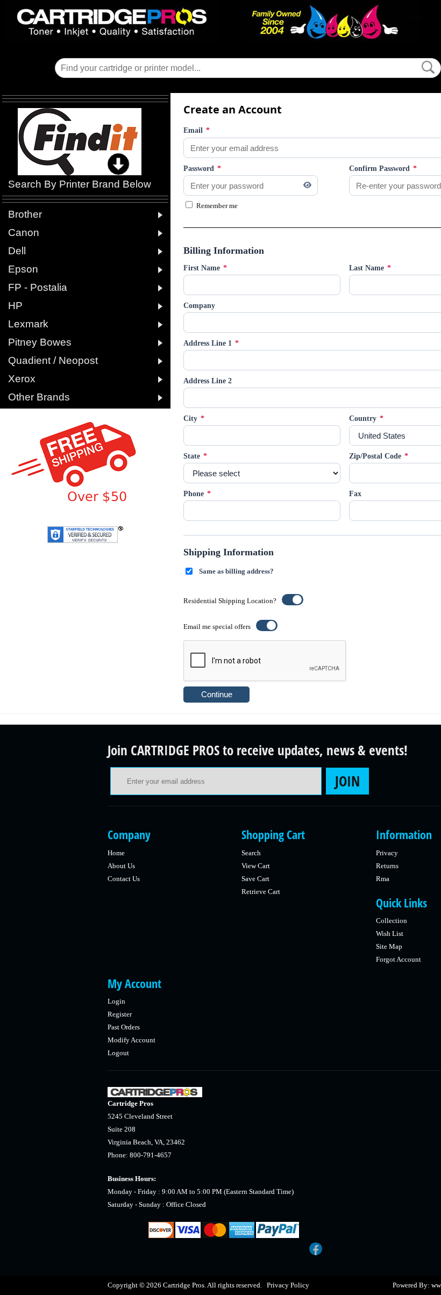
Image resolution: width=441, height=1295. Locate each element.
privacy (387, 853)
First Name (205, 268)
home (116, 853)
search (251, 853)
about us (121, 866)
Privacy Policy (288, 1285)
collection (391, 921)
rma (382, 879)
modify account (131, 1040)
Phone (197, 494)
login (116, 1001)
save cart (255, 879)
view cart (255, 866)
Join (347, 781)
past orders (124, 1027)
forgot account (398, 959)
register (120, 1014)
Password (202, 168)
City (193, 418)
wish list (389, 933)
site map (389, 946)
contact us (124, 879)
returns (387, 866)
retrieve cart (260, 892)
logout (118, 1053)
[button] (428, 67)
